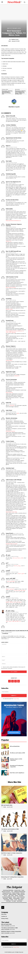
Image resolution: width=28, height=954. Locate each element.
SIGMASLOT (17, 375)
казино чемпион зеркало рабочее (14, 224)
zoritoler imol (10, 468)
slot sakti (9, 161)
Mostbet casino (9, 309)
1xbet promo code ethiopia (14, 479)
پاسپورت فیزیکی (21, 573)
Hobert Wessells (10, 116)
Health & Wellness (5, 925)
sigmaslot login (10, 371)
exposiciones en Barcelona (13, 138)
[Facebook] (9, 681)
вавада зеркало (11, 346)
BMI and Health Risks (15, 746)
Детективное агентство (10, 431)
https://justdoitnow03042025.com (13, 220)
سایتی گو (8, 555)
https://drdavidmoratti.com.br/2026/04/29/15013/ (14, 630)
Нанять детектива (9, 392)
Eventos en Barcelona (12, 199)
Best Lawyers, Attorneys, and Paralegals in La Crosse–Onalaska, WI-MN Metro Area (20, 92)
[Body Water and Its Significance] (5, 772)
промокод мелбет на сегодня (11, 543)
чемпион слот (8, 241)
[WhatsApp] (18, 681)
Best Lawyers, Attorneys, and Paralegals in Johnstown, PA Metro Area (7, 92)
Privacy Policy (16, 698)
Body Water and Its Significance (17, 772)
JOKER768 (11, 405)
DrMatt (4, 807)
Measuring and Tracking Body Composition (12, 877)
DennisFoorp (9, 320)
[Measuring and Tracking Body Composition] (5, 766)
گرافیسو (8, 570)
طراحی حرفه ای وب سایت (17, 557)
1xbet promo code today (11, 511)
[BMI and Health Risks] (5, 746)
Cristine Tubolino (11, 125)
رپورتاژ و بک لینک (17, 565)
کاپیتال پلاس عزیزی (10, 578)
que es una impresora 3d (13, 181)
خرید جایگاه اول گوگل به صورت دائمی (13, 621)
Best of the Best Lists (14, 28)
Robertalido (9, 209)
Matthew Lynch (14, 39)
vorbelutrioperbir (11, 174)
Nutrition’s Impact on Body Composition (16, 759)
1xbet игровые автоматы (11, 287)
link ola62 (9, 410)
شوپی (7, 586)
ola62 (18, 413)
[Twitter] (12, 681)
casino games (10, 441)
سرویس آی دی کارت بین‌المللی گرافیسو (14, 601)
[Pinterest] (15, 681)
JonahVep (8, 298)
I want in (13, 695)
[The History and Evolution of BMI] (5, 753)
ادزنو (7, 563)
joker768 (8, 402)
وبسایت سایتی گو (10, 610)
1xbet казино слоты (12, 277)
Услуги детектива (11, 379)
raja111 (8, 145)
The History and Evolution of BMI (17, 752)
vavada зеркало (9, 360)
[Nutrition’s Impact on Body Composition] (5, 759)
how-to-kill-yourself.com (13, 251)
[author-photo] (2, 807)
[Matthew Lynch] (14, 101)
